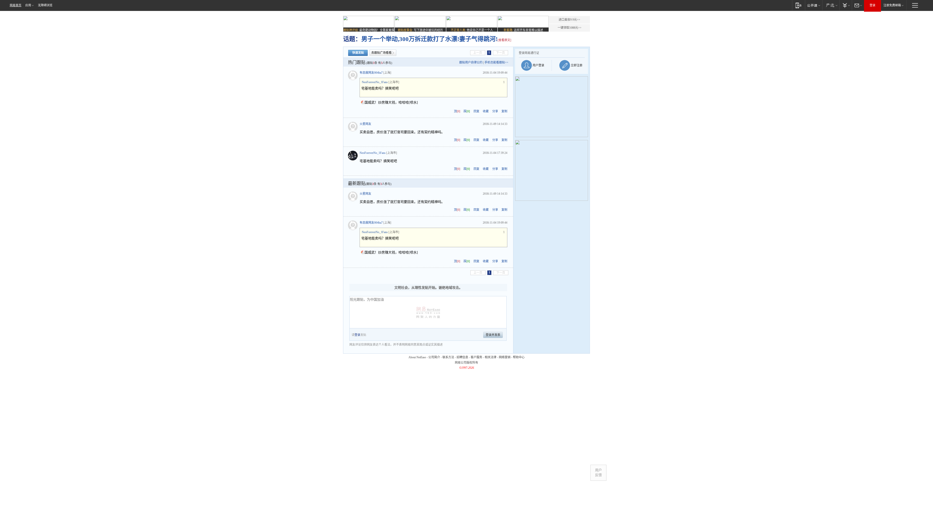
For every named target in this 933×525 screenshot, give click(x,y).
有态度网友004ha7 (371, 72)
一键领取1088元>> (569, 27)
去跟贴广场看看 (381, 52)
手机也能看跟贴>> (496, 62)
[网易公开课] (813, 5)
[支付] (845, 5)
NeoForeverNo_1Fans (375, 82)
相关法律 (490, 357)
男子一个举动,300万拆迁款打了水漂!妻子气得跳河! (429, 39)
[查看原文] (504, 40)
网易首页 (15, 5)
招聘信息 (462, 357)
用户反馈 (598, 472)
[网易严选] (830, 5)
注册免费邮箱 (892, 5)
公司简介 (434, 357)
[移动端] (798, 5)
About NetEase (417, 357)
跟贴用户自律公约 (471, 62)
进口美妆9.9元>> (569, 19)
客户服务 (476, 357)
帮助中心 (519, 357)
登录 (872, 5)
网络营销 (504, 357)
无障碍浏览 (45, 5)
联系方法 (448, 357)
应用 (28, 5)
